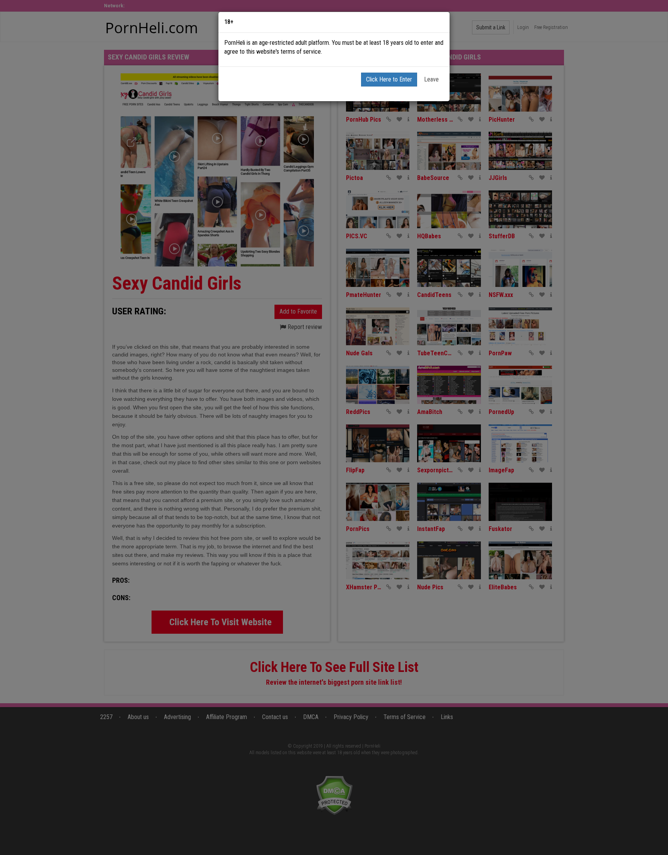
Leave (431, 79)
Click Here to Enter (389, 79)
